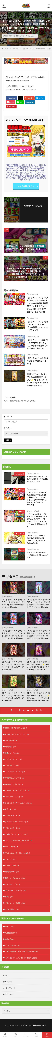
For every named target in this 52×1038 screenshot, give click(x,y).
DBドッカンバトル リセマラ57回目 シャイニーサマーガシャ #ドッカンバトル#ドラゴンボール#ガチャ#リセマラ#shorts (38, 634)
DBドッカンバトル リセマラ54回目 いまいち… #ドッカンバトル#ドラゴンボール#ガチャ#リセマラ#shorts (13, 697)
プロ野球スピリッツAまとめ (14, 778)
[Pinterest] (11, 106)
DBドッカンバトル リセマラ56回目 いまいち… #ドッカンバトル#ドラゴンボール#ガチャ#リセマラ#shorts (13, 665)
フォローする (33, 209)
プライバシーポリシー (12, 945)
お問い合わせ (9, 939)
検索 (7, 440)
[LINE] (20, 102)
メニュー (26, 1036)
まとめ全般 (21, 474)
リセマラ (21, 36)
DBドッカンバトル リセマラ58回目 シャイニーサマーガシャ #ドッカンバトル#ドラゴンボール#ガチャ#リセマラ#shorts (13, 634)
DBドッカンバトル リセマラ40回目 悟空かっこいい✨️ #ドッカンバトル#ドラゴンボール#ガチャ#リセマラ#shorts (37, 380)
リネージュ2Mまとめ (12, 865)
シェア (16, 1036)
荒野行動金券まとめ (12, 872)
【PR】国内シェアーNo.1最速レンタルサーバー (21, 952)
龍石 (22, 511)
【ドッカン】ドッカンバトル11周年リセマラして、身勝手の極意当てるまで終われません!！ (37, 344)
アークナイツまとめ (12, 765)
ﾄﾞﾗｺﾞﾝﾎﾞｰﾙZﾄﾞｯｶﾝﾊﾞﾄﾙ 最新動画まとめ (32, 1025)
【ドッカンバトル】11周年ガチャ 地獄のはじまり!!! (37, 361)
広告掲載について (11, 933)
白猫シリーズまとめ (12, 753)
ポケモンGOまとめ (11, 847)
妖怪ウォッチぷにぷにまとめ (15, 878)
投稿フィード (7, 982)
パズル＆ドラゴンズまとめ (14, 784)
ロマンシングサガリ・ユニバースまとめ (18, 803)
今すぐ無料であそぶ (26, 186)
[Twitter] (20, 98)
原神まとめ (9, 897)
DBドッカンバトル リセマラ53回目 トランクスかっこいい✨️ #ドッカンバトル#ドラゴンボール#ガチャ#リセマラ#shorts (38, 697)
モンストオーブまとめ (12, 884)
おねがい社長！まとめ (12, 815)
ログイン (23, 401)
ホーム (5, 1036)
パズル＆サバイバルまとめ (14, 797)
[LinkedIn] (30, 102)
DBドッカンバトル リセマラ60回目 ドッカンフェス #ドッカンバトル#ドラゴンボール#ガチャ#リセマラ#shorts (13, 603)
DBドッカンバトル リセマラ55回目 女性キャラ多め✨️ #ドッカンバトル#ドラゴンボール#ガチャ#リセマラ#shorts (38, 665)
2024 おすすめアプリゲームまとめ (17, 734)
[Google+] (29, 98)
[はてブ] (40, 98)
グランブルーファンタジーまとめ (16, 822)
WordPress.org (8, 994)
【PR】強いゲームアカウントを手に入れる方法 (21, 958)
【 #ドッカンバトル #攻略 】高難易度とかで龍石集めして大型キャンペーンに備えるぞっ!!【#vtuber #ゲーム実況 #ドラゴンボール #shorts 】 (37, 498)
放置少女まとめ (10, 809)
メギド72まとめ (10, 859)
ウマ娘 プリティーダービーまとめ (16, 834)
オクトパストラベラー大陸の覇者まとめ (18, 840)
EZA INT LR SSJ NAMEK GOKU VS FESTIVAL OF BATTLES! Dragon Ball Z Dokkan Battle (36, 539)
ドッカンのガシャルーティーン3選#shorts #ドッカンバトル (37, 554)
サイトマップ (9, 927)
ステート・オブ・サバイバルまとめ (17, 790)
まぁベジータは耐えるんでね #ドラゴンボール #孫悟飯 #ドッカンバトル (37, 478)
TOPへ (47, 1036)
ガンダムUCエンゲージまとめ (15, 890)
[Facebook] (11, 98)
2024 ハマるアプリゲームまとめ (16, 728)
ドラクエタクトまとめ (12, 828)
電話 (36, 1036)
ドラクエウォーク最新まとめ (15, 903)
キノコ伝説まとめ (11, 740)
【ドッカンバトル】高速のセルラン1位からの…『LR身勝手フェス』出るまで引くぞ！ (37, 325)
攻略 (22, 490)
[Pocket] (10, 102)
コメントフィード (9, 988)
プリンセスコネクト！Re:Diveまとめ (17, 853)
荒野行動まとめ (10, 747)
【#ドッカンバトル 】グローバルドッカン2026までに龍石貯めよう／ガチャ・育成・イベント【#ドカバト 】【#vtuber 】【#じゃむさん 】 (37, 520)
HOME (6, 49)
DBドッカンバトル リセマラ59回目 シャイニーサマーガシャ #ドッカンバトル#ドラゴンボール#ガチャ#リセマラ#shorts (38, 603)
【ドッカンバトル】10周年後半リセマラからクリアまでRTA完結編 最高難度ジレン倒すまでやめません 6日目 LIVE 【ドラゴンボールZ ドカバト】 (37, 304)
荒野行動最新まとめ (12, 909)
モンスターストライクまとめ (15, 772)
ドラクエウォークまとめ (13, 759)
